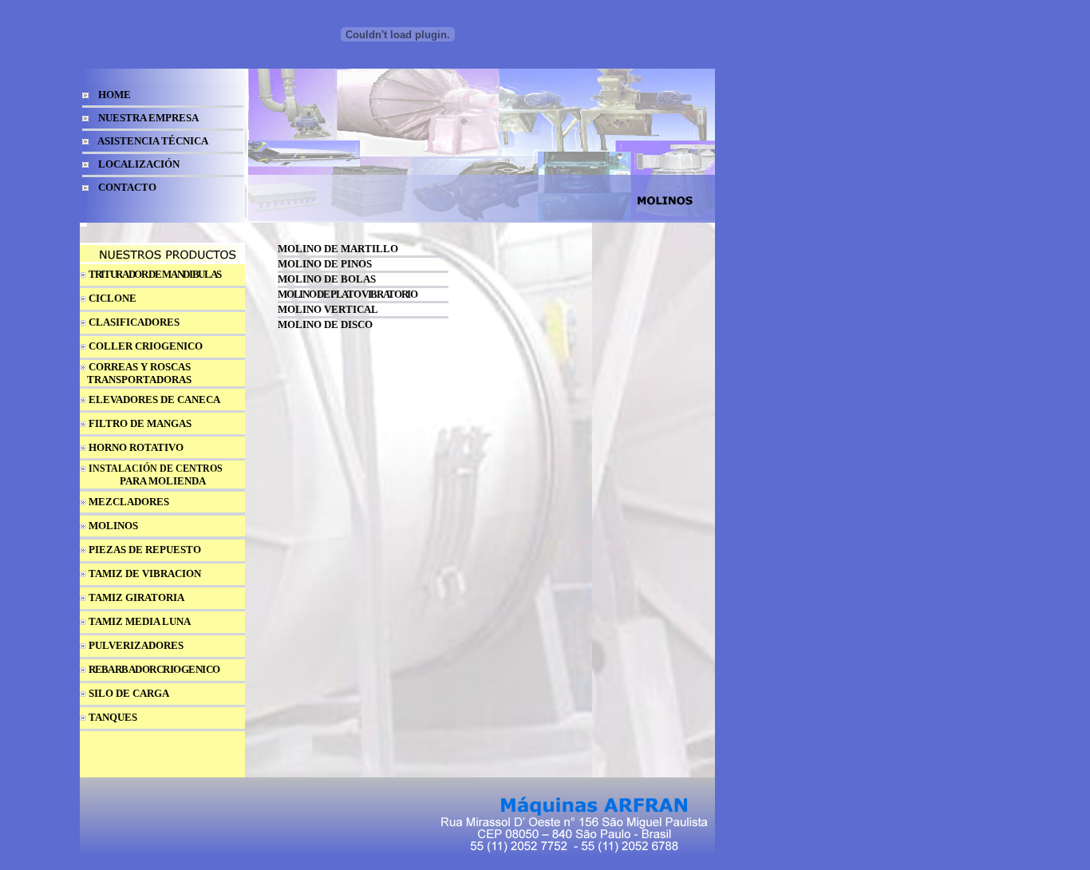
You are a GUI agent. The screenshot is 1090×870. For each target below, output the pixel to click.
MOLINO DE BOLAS (327, 279)
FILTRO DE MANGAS (140, 423)
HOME (114, 95)
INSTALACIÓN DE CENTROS (156, 468)
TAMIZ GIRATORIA (136, 597)
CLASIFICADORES (134, 322)
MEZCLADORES (129, 502)
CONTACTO (127, 187)
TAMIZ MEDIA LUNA (140, 621)
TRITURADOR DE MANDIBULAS (155, 274)
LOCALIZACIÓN (139, 164)
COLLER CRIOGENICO (146, 346)
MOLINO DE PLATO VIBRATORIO (347, 294)
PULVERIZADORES (136, 645)
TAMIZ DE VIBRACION (145, 573)
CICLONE (112, 298)
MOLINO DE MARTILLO (338, 249)
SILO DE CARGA (129, 693)
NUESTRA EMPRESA (148, 118)
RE (95, 669)
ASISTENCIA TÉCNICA (152, 141)
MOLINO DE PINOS (325, 264)
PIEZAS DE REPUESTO (145, 550)
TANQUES (113, 717)
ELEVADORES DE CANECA (154, 399)
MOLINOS (113, 526)
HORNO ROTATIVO (136, 447)
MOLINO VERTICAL (328, 309)
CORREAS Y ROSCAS (140, 367)
